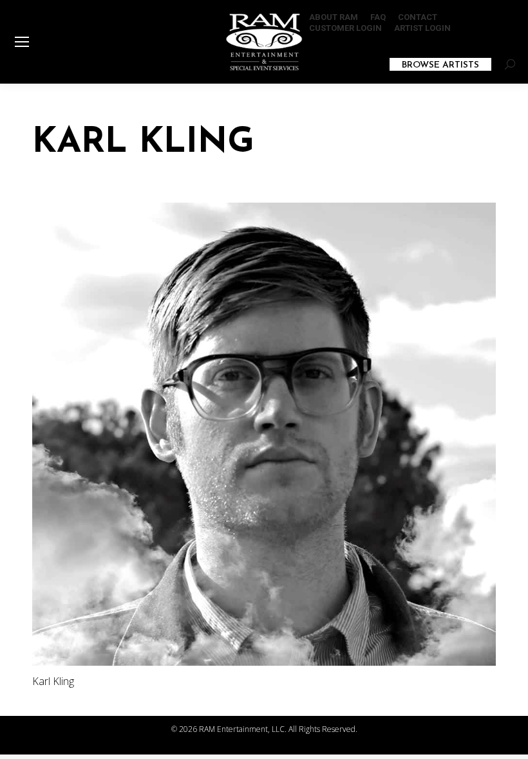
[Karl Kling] (264, 434)
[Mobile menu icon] (22, 42)
